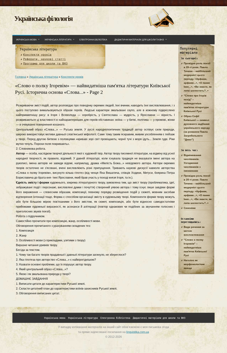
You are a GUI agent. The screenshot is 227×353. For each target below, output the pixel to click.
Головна (20, 76)
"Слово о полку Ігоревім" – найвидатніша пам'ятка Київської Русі (195, 247)
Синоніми (190, 208)
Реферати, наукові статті (44, 59)
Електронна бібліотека (93, 39)
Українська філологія (43, 18)
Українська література (58, 39)
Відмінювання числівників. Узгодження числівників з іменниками (192, 163)
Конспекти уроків (37, 54)
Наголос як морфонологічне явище (194, 264)
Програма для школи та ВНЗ (45, 63)
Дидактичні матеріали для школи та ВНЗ (139, 39)
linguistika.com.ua (137, 331)
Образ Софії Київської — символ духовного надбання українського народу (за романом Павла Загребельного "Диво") (197, 128)
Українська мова (26, 39)
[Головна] (161, 26)
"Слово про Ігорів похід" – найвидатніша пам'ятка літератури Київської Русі (196, 103)
